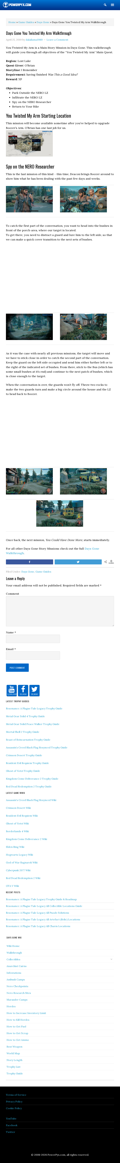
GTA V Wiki (12, 885)
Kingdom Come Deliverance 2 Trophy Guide (32, 778)
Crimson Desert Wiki (18, 807)
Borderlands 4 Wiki (17, 831)
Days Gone (27, 571)
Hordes (11, 1006)
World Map (13, 1053)
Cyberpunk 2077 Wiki (18, 870)
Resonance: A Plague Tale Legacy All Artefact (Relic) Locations (43, 919)
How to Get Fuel (16, 1026)
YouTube (11, 1118)
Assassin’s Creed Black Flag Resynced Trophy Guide (36, 747)
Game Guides (43, 571)
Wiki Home (13, 946)
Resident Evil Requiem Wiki (22, 815)
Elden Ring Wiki (15, 846)
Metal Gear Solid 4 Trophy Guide (25, 716)
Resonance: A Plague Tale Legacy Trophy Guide (34, 708)
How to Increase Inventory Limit (26, 1013)
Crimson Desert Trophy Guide (24, 755)
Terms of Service (16, 1094)
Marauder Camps (17, 999)
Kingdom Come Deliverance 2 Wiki (26, 839)
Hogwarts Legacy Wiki (19, 854)
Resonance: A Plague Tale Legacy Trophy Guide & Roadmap (41, 899)
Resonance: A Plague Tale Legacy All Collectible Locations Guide (44, 906)
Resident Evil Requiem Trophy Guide (27, 763)
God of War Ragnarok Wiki (22, 862)
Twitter (10, 1132)
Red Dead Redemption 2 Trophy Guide (29, 786)
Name (11, 632)
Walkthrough (14, 952)
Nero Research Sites (19, 992)
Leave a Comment (57, 39)
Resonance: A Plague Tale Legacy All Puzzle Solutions (37, 912)
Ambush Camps (16, 979)
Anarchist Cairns (17, 966)
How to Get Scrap (17, 1033)
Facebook (11, 1125)
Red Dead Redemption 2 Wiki (23, 878)
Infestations (14, 972)
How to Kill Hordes (18, 1019)
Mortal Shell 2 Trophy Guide (22, 731)
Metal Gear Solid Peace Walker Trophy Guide (32, 724)
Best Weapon (14, 1046)
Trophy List (13, 1066)
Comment (12, 593)
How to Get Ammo (18, 1039)
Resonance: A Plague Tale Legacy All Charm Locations (38, 926)
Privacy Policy (14, 1101)
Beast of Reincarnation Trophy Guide (28, 739)
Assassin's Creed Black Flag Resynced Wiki (31, 800)
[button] (105, 5)
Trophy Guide (15, 1073)
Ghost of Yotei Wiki (17, 823)
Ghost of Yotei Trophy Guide (23, 770)
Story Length (14, 1060)
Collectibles (13, 959)
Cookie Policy (14, 1108)
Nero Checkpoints (17, 986)
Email (11, 649)
